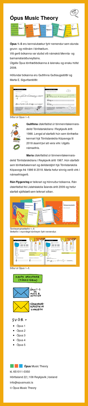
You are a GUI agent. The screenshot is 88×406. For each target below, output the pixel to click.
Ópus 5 (21, 345)
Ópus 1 (21, 326)
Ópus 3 (21, 335)
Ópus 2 (21, 330)
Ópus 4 (21, 340)
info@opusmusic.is (21, 382)
